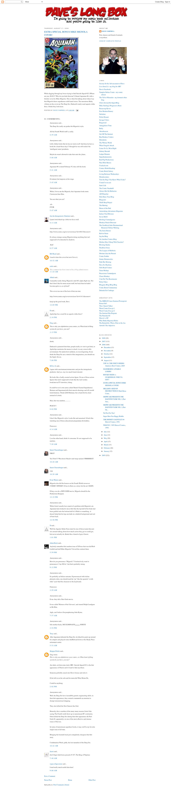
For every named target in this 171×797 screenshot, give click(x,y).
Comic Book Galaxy (106, 171)
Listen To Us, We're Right (107, 148)
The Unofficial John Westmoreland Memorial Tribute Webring (111, 226)
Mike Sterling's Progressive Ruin (110, 105)
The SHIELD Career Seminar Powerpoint (113, 301)
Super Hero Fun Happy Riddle (113, 416)
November (107, 350)
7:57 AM (53, 615)
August (106, 360)
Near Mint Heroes (105, 162)
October (107, 354)
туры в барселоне (56, 764)
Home (70, 780)
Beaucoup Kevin (105, 108)
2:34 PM (53, 317)
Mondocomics (104, 177)
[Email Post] (77, 110)
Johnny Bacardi (104, 151)
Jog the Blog (103, 236)
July (105, 432)
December (107, 347)
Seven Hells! (103, 217)
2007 (104, 341)
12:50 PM (54, 520)
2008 (104, 338)
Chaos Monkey (104, 276)
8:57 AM (53, 248)
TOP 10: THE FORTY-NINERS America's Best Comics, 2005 (114, 364)
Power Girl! (103, 303)
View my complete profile (110, 41)
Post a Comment (49, 776)
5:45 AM (53, 182)
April (106, 441)
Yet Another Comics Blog (108, 239)
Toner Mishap (104, 270)
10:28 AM (54, 462)
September (107, 357)
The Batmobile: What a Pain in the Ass (112, 323)
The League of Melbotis (107, 250)
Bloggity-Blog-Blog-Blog (108, 285)
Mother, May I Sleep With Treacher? (111, 242)
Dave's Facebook (105, 89)
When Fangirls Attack (106, 145)
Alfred (52, 277)
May (105, 438)
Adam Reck (54, 543)
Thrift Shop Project (105, 202)
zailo (51, 266)
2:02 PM (53, 686)
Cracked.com (103, 165)
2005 (104, 455)
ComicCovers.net (105, 182)
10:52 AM (54, 260)
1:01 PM (53, 537)
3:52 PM (53, 628)
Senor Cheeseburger (56, 450)
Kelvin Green (103, 233)
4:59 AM (53, 135)
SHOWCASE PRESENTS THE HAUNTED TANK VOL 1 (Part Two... (114, 399)
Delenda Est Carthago (106, 290)
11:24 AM (54, 272)
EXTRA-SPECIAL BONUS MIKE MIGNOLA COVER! (114, 384)
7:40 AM (53, 758)
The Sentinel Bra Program (108, 313)
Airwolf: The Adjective (107, 325)
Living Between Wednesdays (109, 174)
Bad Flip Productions (106, 160)
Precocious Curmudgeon (107, 273)
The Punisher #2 (104, 316)
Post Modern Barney (106, 111)
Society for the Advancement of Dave (111, 83)
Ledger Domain (104, 154)
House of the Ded (105, 208)
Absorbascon (103, 131)
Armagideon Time (105, 125)
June (105, 435)
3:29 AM (53, 590)
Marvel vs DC (104, 318)
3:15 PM (53, 332)
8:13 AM (53, 223)
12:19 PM (54, 497)
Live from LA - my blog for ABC (110, 86)
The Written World (105, 143)
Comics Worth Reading (107, 168)
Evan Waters (54, 480)
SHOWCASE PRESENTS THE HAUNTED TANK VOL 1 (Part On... (114, 407)
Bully (101, 128)
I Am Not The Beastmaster (108, 279)
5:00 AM (53, 157)
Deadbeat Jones (104, 248)
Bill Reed (53, 254)
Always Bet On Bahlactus (108, 191)
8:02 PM (53, 409)
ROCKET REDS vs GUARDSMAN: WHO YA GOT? (112, 377)
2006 (104, 344)
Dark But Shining (105, 262)
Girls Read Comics (105, 267)
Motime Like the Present (107, 253)
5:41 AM (53, 170)
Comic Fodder (104, 256)
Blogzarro (102, 200)
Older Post (92, 780)
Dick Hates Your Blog (106, 197)
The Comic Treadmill (106, 188)
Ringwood (102, 122)
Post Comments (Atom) (61, 785)
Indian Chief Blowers (106, 214)
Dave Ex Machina (105, 265)
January (107, 451)
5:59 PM (53, 552)
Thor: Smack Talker (106, 306)
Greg (51, 323)
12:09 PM (54, 305)
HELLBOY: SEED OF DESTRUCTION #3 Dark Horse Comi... (114, 391)
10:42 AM (54, 746)
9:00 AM (53, 770)
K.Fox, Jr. (53, 366)
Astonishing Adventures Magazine (111, 211)
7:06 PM (53, 360)
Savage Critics (104, 120)
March (106, 445)
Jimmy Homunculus (106, 259)
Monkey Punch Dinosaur (107, 222)
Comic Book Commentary (108, 287)
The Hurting (103, 205)
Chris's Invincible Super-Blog (109, 103)
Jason (52, 751)
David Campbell (108, 31)
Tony (51, 633)
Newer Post (48, 780)
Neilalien (102, 114)
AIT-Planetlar (103, 194)
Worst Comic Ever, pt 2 (107, 311)
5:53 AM (53, 645)
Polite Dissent (104, 117)
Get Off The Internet (106, 134)
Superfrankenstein (105, 157)
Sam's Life (102, 185)
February (107, 448)
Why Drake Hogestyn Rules (108, 320)
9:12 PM (53, 567)
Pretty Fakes (103, 282)
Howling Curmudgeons (107, 219)
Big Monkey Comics (106, 137)
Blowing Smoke (104, 245)
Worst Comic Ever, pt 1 (107, 308)
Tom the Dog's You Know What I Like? (112, 179)
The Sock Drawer (105, 230)
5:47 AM (53, 210)
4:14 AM (53, 429)
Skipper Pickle (55, 651)
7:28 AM (53, 444)
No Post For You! (109, 413)
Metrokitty (103, 140)
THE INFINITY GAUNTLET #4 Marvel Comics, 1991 (113, 420)
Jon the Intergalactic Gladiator (60, 216)
